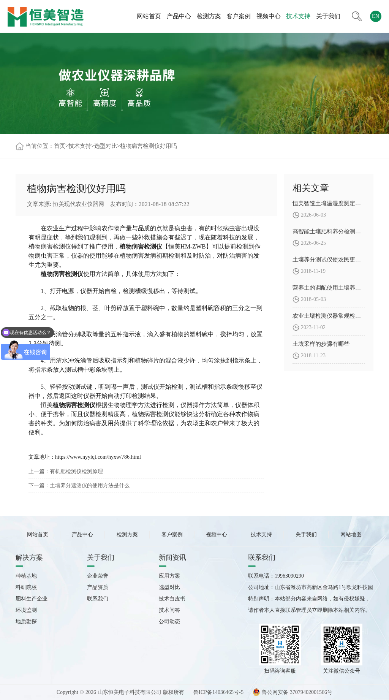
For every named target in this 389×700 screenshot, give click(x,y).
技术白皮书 (172, 599)
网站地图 (351, 534)
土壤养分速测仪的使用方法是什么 (90, 485)
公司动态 (169, 621)
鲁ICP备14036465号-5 (218, 692)
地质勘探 (26, 621)
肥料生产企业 (31, 599)
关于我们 (328, 16)
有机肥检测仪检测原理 (76, 471)
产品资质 (97, 587)
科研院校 (26, 587)
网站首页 (149, 16)
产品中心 (179, 16)
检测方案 (209, 16)
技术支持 (298, 16)
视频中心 (268, 16)
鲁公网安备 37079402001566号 (296, 692)
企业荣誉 (97, 576)
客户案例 (238, 16)
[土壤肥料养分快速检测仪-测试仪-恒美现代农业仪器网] (46, 16)
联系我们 (97, 599)
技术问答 (169, 610)
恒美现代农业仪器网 (78, 204)
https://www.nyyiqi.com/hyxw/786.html (98, 457)
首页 (59, 146)
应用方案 (169, 576)
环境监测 (26, 610)
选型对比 (105, 146)
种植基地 (26, 576)
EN (375, 16)
